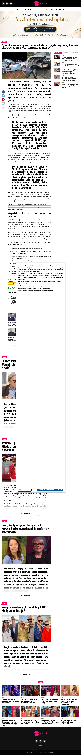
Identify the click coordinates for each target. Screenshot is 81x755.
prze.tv (24, 9)
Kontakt (40, 745)
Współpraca (62, 9)
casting (47, 9)
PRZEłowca (54, 9)
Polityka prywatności (24, 490)
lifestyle (40, 9)
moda (29, 9)
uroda (34, 9)
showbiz (18, 9)
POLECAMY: (12, 205)
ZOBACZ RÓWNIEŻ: (14, 279)
